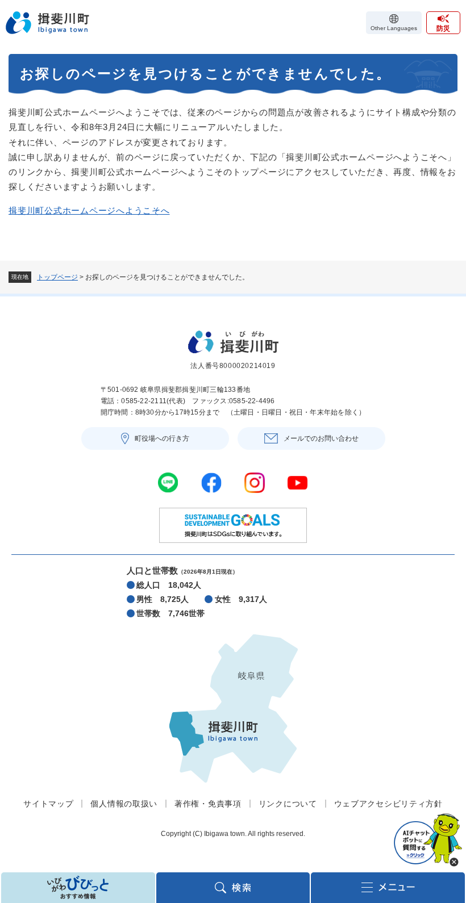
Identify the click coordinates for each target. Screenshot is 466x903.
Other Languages (394, 28)
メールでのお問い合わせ (321, 438)
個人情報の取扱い (123, 803)
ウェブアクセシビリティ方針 (388, 803)
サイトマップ (48, 803)
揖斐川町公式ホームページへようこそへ (89, 210)
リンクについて (288, 803)
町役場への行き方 (162, 438)
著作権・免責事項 (208, 803)
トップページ (57, 277)
